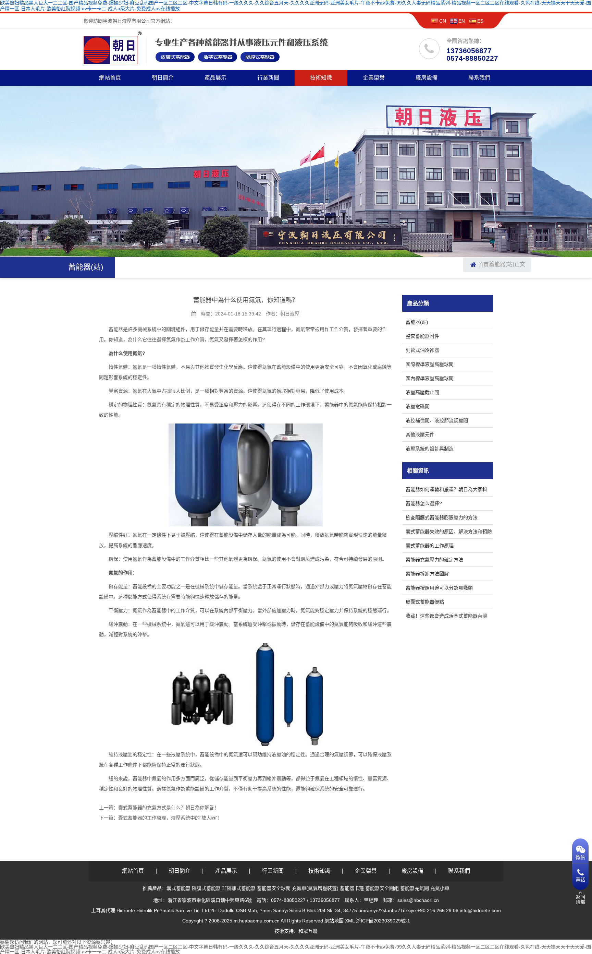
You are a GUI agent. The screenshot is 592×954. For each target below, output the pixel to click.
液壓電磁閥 (418, 406)
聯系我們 (479, 78)
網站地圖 (334, 920)
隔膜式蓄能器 (206, 888)
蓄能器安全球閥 (274, 888)
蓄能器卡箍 (352, 888)
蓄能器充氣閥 (414, 888)
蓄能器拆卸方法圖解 (427, 573)
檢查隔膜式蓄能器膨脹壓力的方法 (442, 517)
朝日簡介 (163, 78)
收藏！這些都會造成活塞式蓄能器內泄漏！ (446, 617)
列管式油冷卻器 (422, 350)
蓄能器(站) (501, 264)
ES (480, 21)
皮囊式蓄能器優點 (425, 602)
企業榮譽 (374, 78)
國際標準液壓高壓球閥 (430, 364)
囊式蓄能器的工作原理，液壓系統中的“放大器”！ (170, 818)
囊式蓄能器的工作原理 (430, 545)
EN (461, 21)
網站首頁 (110, 78)
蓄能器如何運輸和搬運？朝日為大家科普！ (446, 490)
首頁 (483, 265)
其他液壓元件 (420, 434)
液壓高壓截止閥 (422, 392)
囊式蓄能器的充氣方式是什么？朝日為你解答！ (168, 807)
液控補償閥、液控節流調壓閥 (437, 420)
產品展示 (215, 78)
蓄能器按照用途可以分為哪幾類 (439, 588)
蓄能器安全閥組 (382, 888)
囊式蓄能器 (178, 888)
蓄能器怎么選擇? (424, 503)
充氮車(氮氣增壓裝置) (315, 888)
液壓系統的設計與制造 (430, 448)
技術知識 (321, 78)
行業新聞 (268, 78)
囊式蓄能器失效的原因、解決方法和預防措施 (449, 533)
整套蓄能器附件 (422, 336)
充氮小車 (439, 888)
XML (350, 920)
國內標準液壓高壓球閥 (430, 378)
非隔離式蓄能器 (239, 888)
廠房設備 (426, 78)
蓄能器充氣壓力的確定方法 (434, 559)
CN (442, 21)
